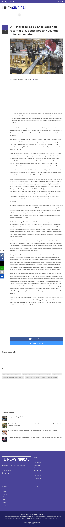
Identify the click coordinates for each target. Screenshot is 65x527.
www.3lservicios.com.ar (32, 524)
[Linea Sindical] (15, 7)
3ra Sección (37, 467)
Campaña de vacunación (32, 377)
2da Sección (37, 465)
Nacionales (20, 79)
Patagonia (6, 505)
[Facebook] (56, 1)
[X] (2, 263)
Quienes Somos (25, 514)
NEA (4, 497)
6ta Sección (37, 475)
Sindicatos (29, 21)
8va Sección (37, 481)
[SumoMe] (2, 276)
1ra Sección (37, 462)
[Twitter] (59, 1)
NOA (4, 499)
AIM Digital (28, 79)
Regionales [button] (18, 21)
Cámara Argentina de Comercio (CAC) (13, 377)
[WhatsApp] (2, 268)
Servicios (34, 514)
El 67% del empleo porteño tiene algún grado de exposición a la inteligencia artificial (32, 430)
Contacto (41, 514)
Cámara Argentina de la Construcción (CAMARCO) (36, 374)
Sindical (14, 79)
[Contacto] (62, 1)
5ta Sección (37, 473)
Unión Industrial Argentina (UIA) (11, 374)
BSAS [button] (9, 21)
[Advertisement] (36, 97)
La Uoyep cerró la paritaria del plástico (19, 417)
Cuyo (4, 502)
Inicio (4, 21)
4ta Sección (37, 470)
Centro (5, 494)
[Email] (2, 272)
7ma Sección (37, 478)
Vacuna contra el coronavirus (49, 377)
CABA (4, 491)
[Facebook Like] (2, 255)
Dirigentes (39, 21)
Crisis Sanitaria (56, 374)
